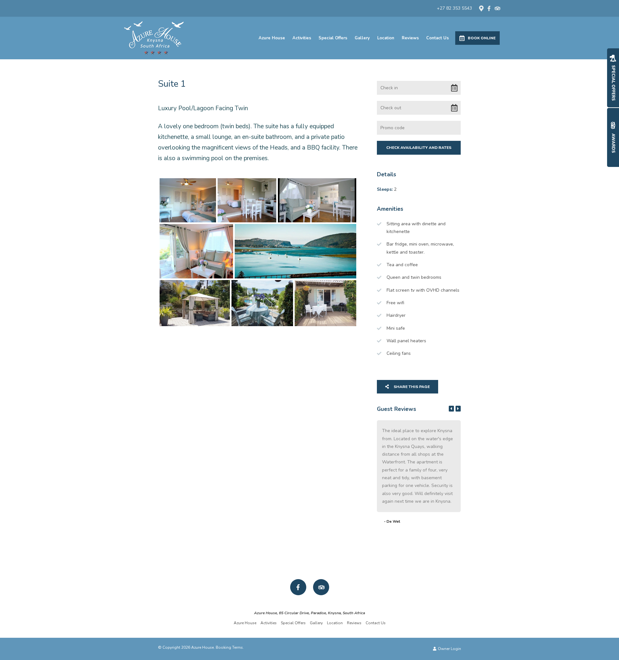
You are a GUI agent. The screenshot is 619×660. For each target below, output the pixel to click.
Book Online (482, 38)
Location (385, 38)
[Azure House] (154, 37)
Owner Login (449, 648)
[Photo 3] (317, 200)
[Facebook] (489, 8)
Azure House (272, 38)
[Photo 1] (188, 200)
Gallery (362, 38)
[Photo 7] (262, 303)
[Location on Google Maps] (481, 8)
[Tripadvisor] (497, 8)
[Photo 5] (295, 251)
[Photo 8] (325, 303)
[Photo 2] (247, 200)
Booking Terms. (230, 647)
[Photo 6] (195, 303)
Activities (301, 38)
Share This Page (411, 386)
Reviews (410, 38)
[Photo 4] (196, 251)
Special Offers (333, 38)
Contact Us (437, 38)
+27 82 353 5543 (454, 8)
